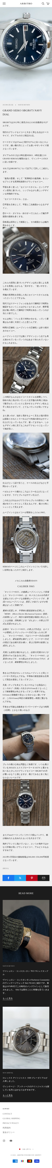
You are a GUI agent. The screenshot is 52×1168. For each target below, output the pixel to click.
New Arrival (8, 1073)
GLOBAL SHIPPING (11, 1118)
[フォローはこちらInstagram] (4, 1140)
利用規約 (7, 1128)
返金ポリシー (9, 1132)
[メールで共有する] (43, 878)
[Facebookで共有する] (8, 878)
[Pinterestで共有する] (32, 878)
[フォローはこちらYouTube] (11, 1140)
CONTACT (7, 1114)
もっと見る (8, 998)
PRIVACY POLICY (11, 1123)
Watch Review (24, 105)
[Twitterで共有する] (20, 878)
